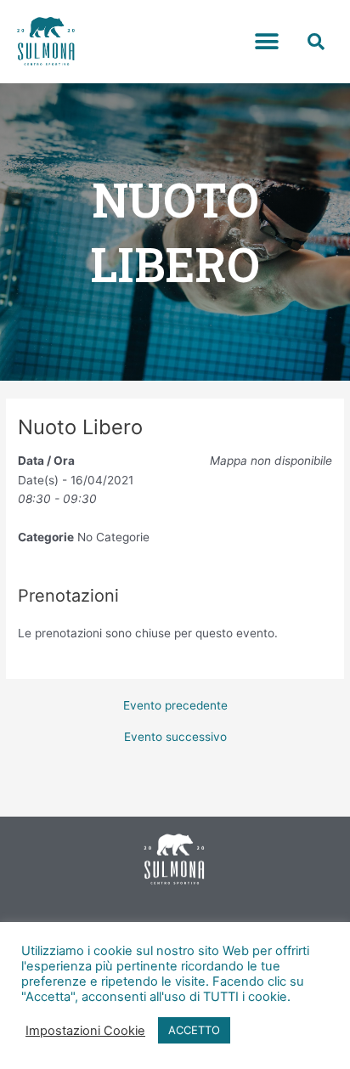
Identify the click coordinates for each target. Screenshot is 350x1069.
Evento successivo (175, 738)
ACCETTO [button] (194, 1030)
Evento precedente (175, 706)
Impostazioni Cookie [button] (85, 1030)
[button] (266, 42)
